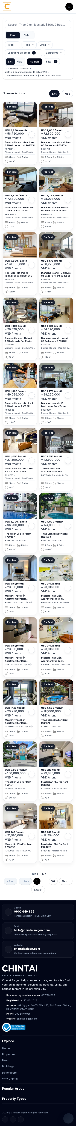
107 (53, 881)
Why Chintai (10, 1078)
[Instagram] (13, 1119)
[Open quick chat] (68, 1118)
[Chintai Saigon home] (19, 968)
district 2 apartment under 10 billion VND (26, 72)
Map (19, 61)
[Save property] (31, 134)
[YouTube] (21, 1119)
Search (34, 61)
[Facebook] (5, 1119)
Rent (13, 35)
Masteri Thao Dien (19, 68)
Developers (9, 1072)
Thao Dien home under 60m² (20, 75)
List (10, 61)
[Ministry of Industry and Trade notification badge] (38, 1027)
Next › (65, 881)
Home (6, 1048)
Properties (8, 1054)
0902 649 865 (24, 911)
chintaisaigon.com (27, 948)
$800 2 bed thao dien (49, 75)
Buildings (8, 1066)
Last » (38, 889)
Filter (51, 61)
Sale (27, 35)
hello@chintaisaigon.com (32, 930)
